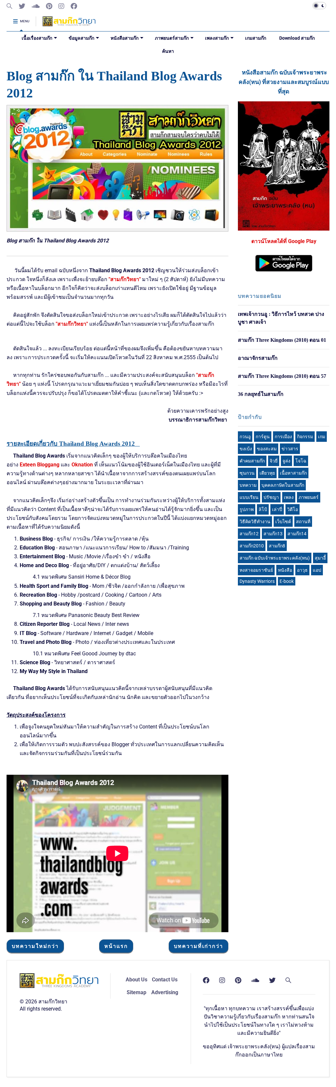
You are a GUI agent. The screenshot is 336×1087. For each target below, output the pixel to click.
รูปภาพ (247, 509)
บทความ (248, 485)
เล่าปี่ (277, 509)
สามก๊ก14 (296, 533)
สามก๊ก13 (273, 533)
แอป (317, 570)
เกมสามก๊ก (255, 38)
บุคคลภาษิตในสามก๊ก (283, 485)
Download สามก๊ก (297, 38)
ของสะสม (267, 448)
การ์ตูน (263, 436)
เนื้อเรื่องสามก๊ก (37, 38)
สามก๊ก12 (249, 533)
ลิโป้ (263, 509)
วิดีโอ (292, 509)
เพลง (289, 497)
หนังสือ (285, 570)
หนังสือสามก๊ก (124, 38)
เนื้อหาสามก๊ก (293, 473)
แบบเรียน (249, 497)
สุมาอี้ (320, 558)
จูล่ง (286, 460)
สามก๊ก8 (277, 545)
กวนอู (245, 436)
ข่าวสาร (290, 448)
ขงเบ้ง (246, 448)
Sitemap (136, 992)
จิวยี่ (274, 460)
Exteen (28, 464)
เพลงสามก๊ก (217, 38)
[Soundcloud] (36, 6)
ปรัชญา (271, 497)
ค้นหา (168, 51)
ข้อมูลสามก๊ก (81, 38)
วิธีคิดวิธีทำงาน (255, 521)
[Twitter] (22, 6)
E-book (287, 581)
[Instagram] (61, 6)
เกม (321, 436)
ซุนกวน (247, 473)
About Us (136, 979)
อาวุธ (302, 570)
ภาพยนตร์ (309, 497)
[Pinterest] (49, 6)
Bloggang (48, 464)
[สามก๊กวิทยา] (69, 23)
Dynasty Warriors (257, 581)
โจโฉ (300, 460)
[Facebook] (74, 6)
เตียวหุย (267, 473)
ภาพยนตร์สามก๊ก (172, 38)
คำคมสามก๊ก (252, 460)
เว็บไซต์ (283, 521)
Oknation (82, 464)
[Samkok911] (9, 6)
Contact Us (165, 979)
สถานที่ (303, 521)
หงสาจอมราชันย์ (256, 570)
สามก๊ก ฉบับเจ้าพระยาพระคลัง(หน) (275, 558)
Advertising (164, 992)
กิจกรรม (305, 436)
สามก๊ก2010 (252, 545)
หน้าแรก (116, 946)
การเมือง (283, 436)
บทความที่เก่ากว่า (198, 946)
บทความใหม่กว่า (35, 946)
